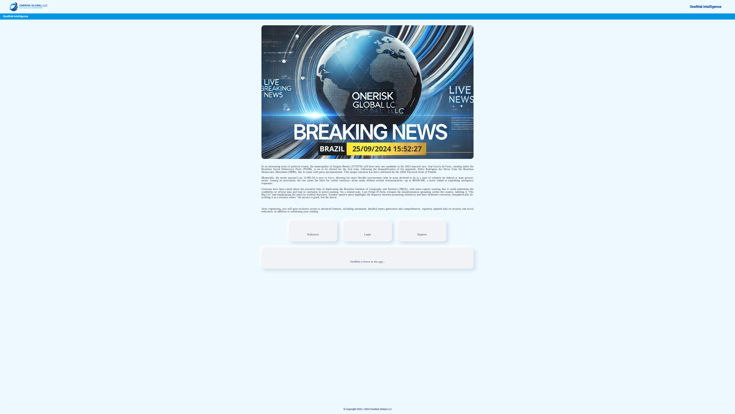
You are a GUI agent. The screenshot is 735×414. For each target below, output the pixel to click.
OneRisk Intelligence (705, 7)
